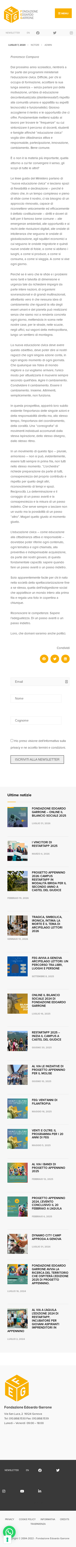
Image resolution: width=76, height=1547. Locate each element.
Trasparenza (38, 1524)
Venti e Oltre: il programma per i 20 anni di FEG (47, 1134)
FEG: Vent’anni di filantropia (44, 1102)
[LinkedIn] (44, 1491)
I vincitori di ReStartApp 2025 (44, 844)
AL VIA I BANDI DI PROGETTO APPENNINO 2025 (48, 1168)
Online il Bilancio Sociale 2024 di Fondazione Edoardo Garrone (49, 1000)
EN (28, 32)
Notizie (35, 45)
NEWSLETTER (11, 32)
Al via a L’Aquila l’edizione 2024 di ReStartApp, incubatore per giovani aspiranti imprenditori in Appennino (33, 1320)
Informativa (48, 1519)
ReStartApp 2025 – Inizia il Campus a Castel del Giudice (46, 1036)
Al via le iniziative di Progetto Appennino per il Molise (48, 1070)
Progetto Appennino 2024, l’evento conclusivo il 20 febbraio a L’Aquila (48, 1203)
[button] (44, 659)
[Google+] (59, 32)
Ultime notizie (19, 795)
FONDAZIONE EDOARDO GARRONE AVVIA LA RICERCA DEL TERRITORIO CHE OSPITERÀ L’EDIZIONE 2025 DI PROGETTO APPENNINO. (50, 1274)
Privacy (9, 1519)
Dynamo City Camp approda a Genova (46, 1237)
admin (48, 45)
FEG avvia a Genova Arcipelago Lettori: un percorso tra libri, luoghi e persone (50, 963)
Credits (64, 1519)
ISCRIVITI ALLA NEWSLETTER (37, 759)
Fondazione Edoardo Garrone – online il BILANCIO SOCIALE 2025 (49, 812)
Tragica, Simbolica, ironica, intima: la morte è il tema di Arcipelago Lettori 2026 (47, 924)
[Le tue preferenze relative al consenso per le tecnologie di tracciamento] (7, 1540)
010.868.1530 (17, 1418)
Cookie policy (27, 1519)
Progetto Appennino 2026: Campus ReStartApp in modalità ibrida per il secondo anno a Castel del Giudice (49, 881)
